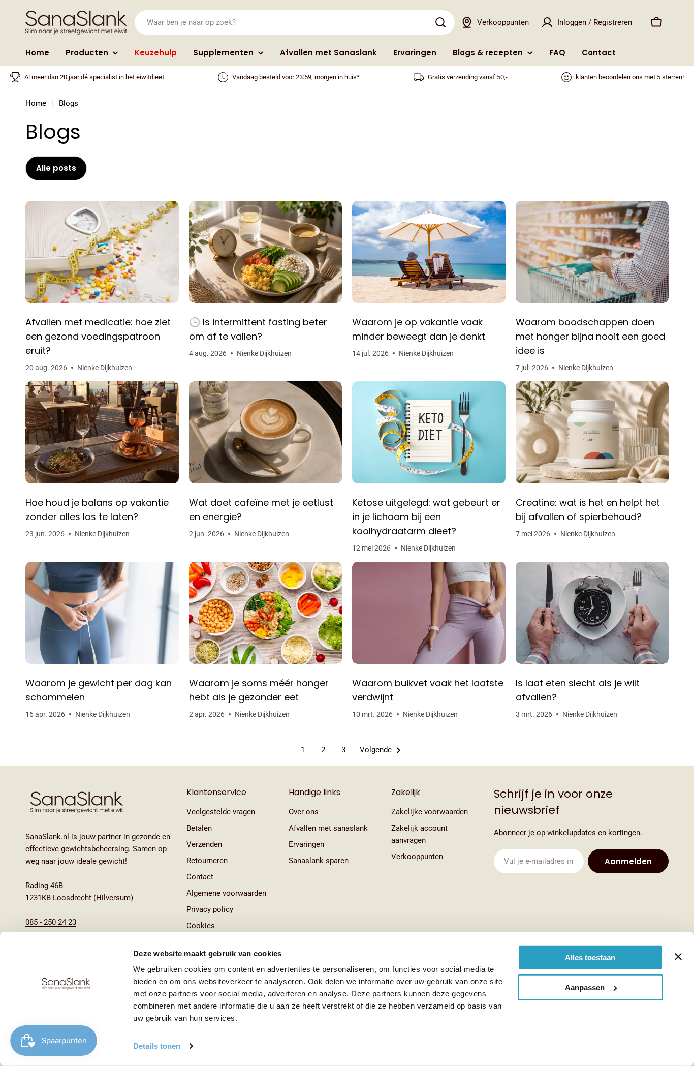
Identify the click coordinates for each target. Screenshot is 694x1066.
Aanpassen (585, 987)
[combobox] (295, 22)
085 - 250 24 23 (50, 922)
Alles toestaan (590, 957)
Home (35, 103)
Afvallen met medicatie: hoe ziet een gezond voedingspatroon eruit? (98, 336)
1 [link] (303, 749)
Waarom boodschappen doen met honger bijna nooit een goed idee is (590, 336)
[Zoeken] (440, 22)
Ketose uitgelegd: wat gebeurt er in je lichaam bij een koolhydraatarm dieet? (426, 516)
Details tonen (156, 1046)
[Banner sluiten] (678, 957)
